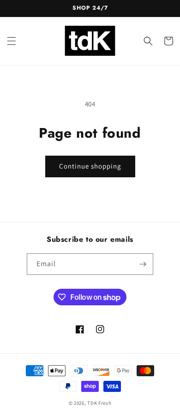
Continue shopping (90, 166)
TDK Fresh (99, 403)
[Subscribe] (142, 264)
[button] (11, 41)
